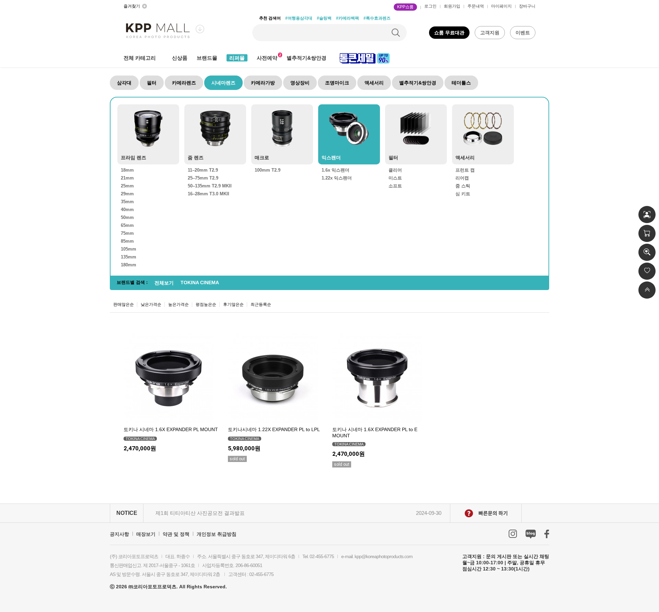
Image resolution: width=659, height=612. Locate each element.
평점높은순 (206, 304)
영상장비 (300, 82)
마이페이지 (501, 6)
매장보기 (145, 534)
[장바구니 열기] (647, 233)
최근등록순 (261, 304)
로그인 (430, 6)
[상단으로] (647, 290)
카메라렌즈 (184, 82)
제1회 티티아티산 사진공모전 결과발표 (200, 513)
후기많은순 (233, 304)
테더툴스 (461, 82)
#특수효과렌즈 (377, 18)
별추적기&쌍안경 (306, 58)
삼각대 (124, 82)
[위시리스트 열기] (647, 271)
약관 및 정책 (176, 534)
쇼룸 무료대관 (449, 32)
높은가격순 (178, 304)
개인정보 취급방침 (216, 534)
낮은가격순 (151, 304)
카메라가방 (263, 82)
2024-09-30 (428, 513)
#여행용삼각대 (298, 18)
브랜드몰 (207, 58)
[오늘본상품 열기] (647, 252)
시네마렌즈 (223, 82)
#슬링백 (324, 18)
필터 (152, 82)
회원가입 (452, 6)
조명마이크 (337, 82)
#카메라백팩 (347, 18)
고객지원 (489, 32)
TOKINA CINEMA (200, 282)
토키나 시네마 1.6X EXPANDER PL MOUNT (171, 429)
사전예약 (267, 58)
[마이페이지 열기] (647, 214)
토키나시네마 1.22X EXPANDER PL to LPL (274, 429)
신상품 (179, 58)
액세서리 (374, 82)
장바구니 (527, 6)
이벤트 (523, 32)
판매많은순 (123, 304)
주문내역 (475, 6)
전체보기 (164, 283)
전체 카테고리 (140, 58)
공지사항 (119, 534)
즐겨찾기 (132, 6)
